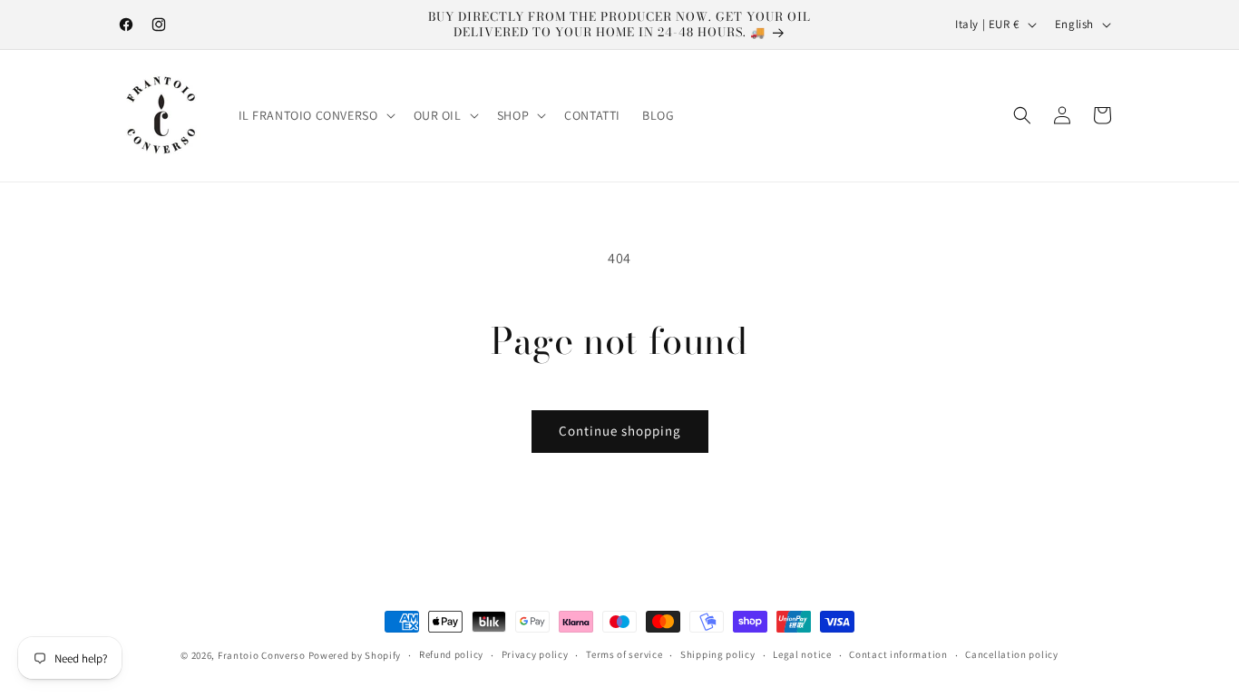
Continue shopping (620, 430)
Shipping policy (718, 654)
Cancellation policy (1011, 654)
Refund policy (451, 654)
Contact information (898, 654)
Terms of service (624, 654)
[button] (315, 115)
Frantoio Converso (262, 655)
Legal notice (802, 654)
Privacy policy (535, 654)
